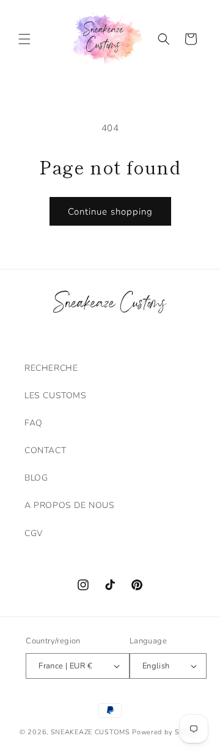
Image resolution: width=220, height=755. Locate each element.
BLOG (36, 478)
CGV (33, 533)
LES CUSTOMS (55, 395)
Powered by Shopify (166, 732)
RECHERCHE (51, 368)
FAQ (33, 423)
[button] (24, 39)
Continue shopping (110, 212)
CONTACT (45, 450)
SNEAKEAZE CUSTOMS (90, 732)
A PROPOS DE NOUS (69, 505)
